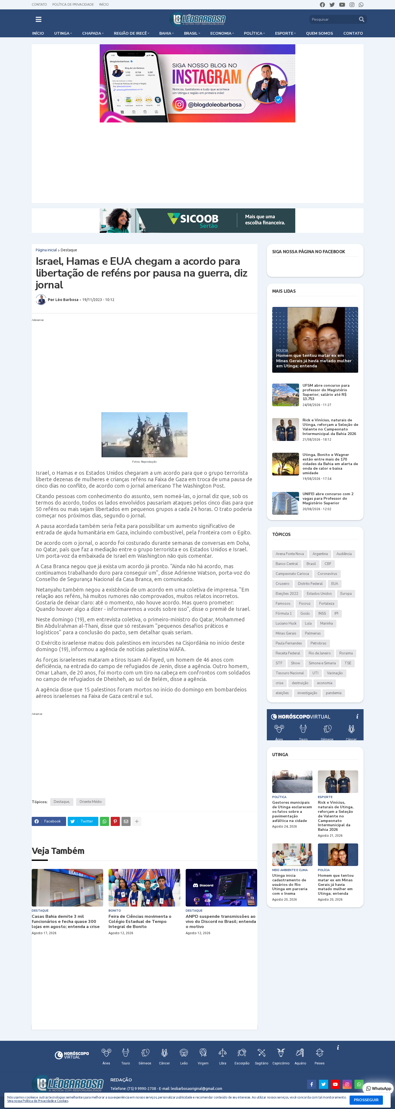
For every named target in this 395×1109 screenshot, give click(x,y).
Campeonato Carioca (292, 573)
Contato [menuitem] (353, 33)
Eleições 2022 (287, 593)
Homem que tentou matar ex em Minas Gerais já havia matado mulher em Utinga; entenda (313, 361)
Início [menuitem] (38, 33)
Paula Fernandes (289, 643)
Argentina (320, 554)
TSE (347, 663)
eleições (282, 693)
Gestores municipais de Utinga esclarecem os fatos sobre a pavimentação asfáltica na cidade (292, 811)
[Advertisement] (197, 162)
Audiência (344, 554)
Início (104, 4)
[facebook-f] (311, 1084)
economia (324, 683)
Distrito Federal (310, 583)
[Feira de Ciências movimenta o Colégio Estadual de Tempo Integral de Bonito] (144, 888)
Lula (308, 623)
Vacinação (335, 673)
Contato (39, 4)
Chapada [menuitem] (91, 33)
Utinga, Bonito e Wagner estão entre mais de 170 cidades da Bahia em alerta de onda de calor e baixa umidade (330, 464)
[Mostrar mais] (136, 821)
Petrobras (318, 643)
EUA (334, 583)
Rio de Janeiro (320, 653)
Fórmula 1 (284, 613)
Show (295, 663)
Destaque (69, 250)
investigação (307, 693)
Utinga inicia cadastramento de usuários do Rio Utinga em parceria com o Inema (289, 885)
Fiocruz (305, 603)
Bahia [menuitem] (165, 33)
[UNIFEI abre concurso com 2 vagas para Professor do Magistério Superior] (285, 503)
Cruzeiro (282, 583)
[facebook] (322, 5)
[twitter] (332, 5)
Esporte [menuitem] (284, 33)
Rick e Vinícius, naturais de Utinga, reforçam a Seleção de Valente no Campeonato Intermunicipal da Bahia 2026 (330, 427)
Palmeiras (313, 633)
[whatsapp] (361, 5)
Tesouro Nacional (290, 673)
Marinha (326, 623)
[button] (38, 19)
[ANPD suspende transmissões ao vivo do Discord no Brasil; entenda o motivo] (221, 888)
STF (279, 663)
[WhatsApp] (104, 821)
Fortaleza (326, 603)
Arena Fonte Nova (290, 554)
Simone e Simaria (322, 663)
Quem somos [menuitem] (319, 33)
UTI (315, 673)
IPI (336, 613)
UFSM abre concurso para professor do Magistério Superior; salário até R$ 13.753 (326, 392)
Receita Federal (288, 653)
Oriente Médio (91, 801)
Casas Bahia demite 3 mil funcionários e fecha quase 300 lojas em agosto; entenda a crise (66, 922)
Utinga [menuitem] (61, 33)
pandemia (334, 693)
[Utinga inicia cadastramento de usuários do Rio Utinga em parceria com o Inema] (292, 854)
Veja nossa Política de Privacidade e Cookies (37, 1101)
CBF (328, 563)
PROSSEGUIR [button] (366, 1100)
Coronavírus (327, 573)
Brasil (311, 563)
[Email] (126, 821)
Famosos (283, 603)
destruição (300, 683)
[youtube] (342, 5)
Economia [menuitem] (220, 33)
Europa (346, 593)
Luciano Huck (286, 623)
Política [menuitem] (253, 33)
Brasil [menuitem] (191, 33)
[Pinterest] (115, 821)
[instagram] (352, 5)
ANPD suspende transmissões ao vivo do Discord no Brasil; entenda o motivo (221, 922)
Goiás (305, 613)
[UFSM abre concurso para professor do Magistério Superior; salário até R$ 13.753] (285, 394)
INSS (322, 613)
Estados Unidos (319, 593)
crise (279, 683)
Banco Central (287, 563)
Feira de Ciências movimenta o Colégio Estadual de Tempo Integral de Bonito (140, 922)
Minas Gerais (286, 633)
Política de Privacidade (73, 4)
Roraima (346, 653)
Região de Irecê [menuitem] (130, 33)
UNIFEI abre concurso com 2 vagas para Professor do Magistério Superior (328, 498)
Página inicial (46, 250)
